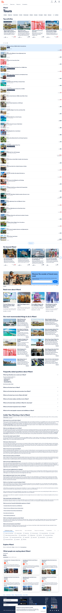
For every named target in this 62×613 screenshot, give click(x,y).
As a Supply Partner (54, 599)
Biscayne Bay (6, 380)
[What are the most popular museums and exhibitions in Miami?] (58, 410)
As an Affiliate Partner (54, 602)
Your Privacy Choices (32, 603)
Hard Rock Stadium (7, 379)
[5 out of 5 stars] (12, 561)
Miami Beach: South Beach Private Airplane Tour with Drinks (11, 578)
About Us (46, 599)
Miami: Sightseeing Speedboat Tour (9, 515)
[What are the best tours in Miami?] (58, 387)
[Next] (60, 30)
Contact (30, 599)
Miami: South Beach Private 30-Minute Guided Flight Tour (13, 510)
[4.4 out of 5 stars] (6, 557)
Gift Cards (46, 605)
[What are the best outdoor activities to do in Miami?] (58, 399)
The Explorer (47, 606)
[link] (31, 47)
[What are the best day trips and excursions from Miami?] (58, 391)
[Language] (55, 1)
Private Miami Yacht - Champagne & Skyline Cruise (12, 560)
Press (46, 603)
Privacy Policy (31, 602)
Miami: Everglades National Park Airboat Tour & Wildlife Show (49, 561)
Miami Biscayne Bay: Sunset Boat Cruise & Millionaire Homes (29, 578)
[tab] (8, 530)
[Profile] (59, 1)
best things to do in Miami (8, 424)
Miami (13, 547)
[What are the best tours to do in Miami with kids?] (58, 395)
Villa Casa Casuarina (7, 381)
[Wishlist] (52, 1)
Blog (45, 602)
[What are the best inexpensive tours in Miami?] (58, 407)
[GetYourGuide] (2, 1)
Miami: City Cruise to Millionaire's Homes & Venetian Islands (13, 508)
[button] (31, 47)
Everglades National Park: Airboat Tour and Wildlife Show (13, 505)
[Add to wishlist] (15, 22)
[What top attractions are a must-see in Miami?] (58, 375)
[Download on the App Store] (23, 603)
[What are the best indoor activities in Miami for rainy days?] (58, 403)
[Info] (7, 43)
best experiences (23, 547)
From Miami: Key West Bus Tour (9, 513)
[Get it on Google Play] (23, 600)
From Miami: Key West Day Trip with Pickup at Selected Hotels (30, 561)
